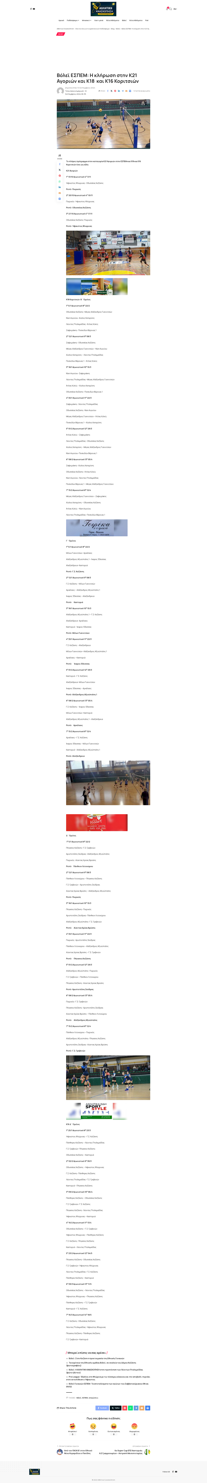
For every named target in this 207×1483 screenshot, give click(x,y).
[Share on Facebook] (107, 91)
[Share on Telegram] (122, 91)
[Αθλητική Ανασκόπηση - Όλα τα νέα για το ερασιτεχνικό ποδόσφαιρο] (103, 9)
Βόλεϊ (60, 34)
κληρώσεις (93, 1398)
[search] (170, 9)
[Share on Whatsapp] (60, 181)
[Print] (130, 91)
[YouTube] (34, 9)
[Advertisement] (103, 54)
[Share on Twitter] (111, 91)
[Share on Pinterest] (115, 91)
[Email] (126, 91)
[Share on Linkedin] (119, 91)
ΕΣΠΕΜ (85, 1398)
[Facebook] (31, 9)
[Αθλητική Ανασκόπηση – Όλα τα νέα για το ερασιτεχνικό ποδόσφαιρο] (34, 1472)
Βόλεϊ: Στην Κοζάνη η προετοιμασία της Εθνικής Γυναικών (96, 1358)
